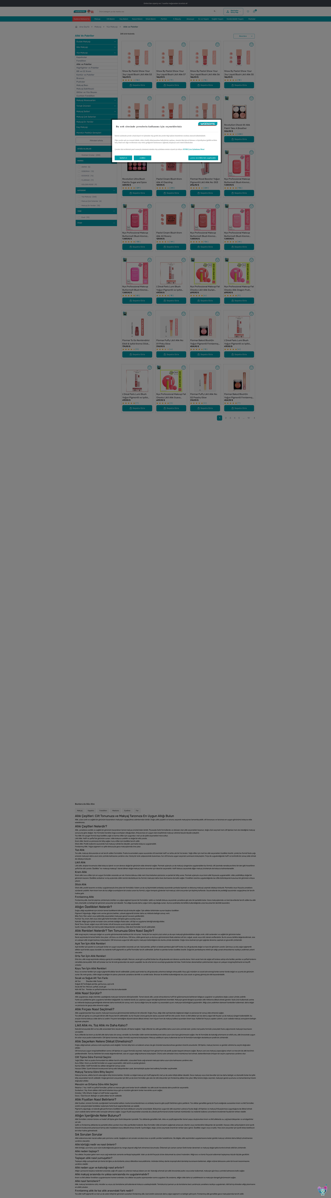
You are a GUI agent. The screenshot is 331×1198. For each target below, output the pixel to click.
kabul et (123, 158)
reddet (142, 158)
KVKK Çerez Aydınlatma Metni (193, 149)
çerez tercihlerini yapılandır (203, 158)
